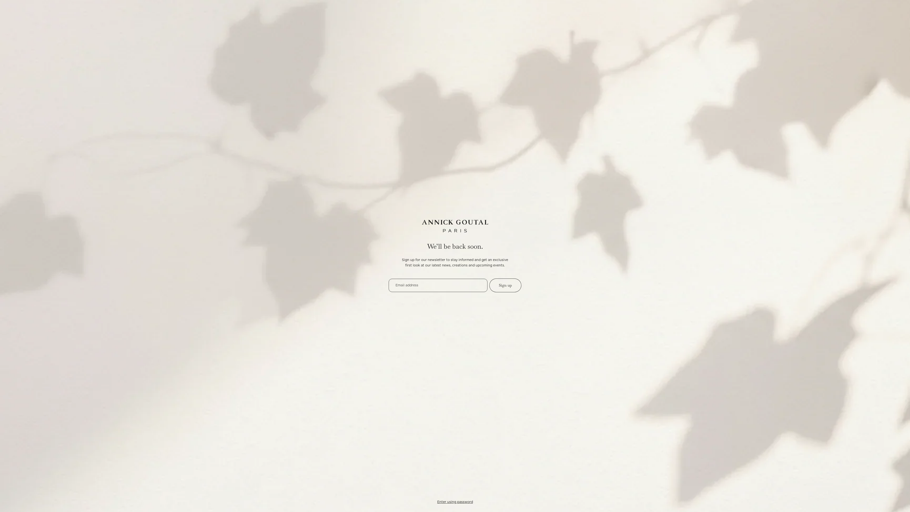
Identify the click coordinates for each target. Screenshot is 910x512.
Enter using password (455, 502)
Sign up (505, 285)
